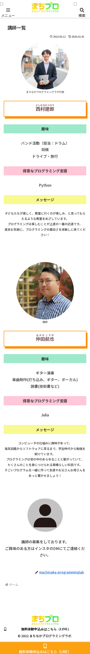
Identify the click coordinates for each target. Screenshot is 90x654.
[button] (81, 620)
